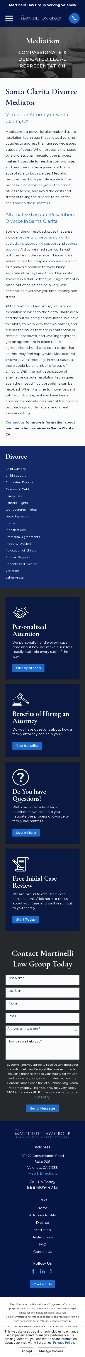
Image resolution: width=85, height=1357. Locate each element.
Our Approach (28, 668)
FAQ (42, 1244)
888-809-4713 (42, 1187)
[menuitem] (42, 468)
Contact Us (42, 1252)
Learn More (26, 832)
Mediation (42, 1230)
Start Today (26, 919)
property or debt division (39, 237)
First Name (15, 978)
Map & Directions (42, 1173)
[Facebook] (33, 1271)
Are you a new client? (23, 1029)
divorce (44, 197)
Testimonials (42, 1237)
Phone (12, 1003)
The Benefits (27, 745)
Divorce (42, 1222)
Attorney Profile (42, 1215)
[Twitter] (51, 1271)
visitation (27, 243)
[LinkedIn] (42, 1271)
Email (11, 1016)
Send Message (42, 1108)
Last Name (15, 991)
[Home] (41, 18)
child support (47, 243)
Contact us (15, 422)
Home (42, 1208)
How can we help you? (24, 1041)
